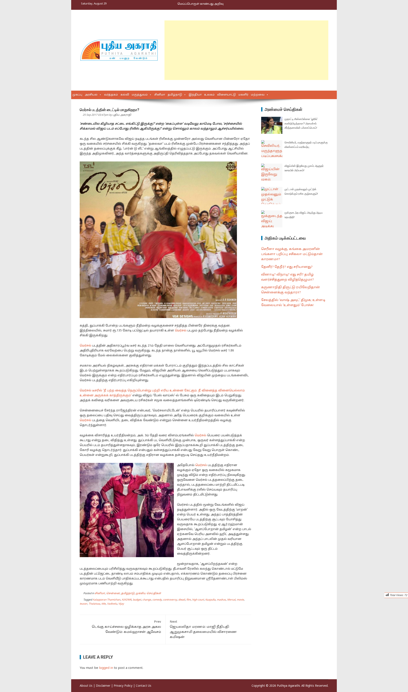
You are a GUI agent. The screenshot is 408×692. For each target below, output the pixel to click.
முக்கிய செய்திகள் (148, 593)
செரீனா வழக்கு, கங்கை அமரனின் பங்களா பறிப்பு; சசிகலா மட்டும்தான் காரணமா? (292, 254)
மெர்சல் (181, 330)
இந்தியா (195, 95)
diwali (181, 599)
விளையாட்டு (226, 95)
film (188, 599)
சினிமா (159, 95)
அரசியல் (91, 95)
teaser (83, 603)
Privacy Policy (123, 686)
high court (198, 599)
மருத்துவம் (140, 95)
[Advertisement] (246, 50)
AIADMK (127, 599)
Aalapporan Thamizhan (106, 599)
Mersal (231, 599)
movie (240, 599)
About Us (86, 686)
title (103, 603)
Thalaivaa (94, 603)
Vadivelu (112, 603)
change (146, 599)
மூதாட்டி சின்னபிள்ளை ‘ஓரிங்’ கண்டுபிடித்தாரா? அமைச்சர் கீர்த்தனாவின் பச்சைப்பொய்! (301, 123)
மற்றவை (258, 95)
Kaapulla (210, 599)
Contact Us (143, 686)
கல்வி (124, 95)
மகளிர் (243, 95)
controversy (170, 599)
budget (137, 599)
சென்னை (113, 593)
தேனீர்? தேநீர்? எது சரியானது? (287, 267)
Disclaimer (103, 686)
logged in (106, 668)
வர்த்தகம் (111, 95)
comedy (157, 599)
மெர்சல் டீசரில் (91, 390)
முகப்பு (77, 95)
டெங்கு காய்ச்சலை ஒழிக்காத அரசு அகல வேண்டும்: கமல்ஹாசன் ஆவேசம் (126, 627)
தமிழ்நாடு (175, 95)
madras (221, 599)
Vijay (121, 603)
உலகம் (209, 95)
